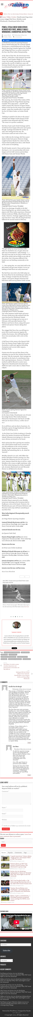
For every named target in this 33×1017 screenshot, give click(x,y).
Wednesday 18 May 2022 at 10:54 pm (21, 689)
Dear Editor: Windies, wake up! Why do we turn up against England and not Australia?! (16, 582)
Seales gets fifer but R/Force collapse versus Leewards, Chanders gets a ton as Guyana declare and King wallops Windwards (21, 674)
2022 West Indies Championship (12, 652)
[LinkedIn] (18, 1013)
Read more (10, 608)
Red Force (4, 659)
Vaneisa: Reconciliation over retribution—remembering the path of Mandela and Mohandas (20, 889)
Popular (10, 853)
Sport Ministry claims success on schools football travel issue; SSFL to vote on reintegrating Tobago (14, 1003)
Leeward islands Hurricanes (9, 657)
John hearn (3, 990)
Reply (29, 742)
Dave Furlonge (25, 652)
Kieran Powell (13, 654)
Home (4, 17)
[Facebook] (14, 1013)
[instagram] (19, 1013)
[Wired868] (16, 5)
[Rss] (13, 1013)
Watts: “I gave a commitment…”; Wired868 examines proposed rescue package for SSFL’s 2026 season (20, 898)
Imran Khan (4, 654)
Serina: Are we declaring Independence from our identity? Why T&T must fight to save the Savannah (20, 873)
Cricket (14, 17)
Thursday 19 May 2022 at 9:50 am (22, 749)
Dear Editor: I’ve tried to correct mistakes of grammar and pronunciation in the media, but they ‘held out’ (11, 666)
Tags (25, 853)
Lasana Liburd (7, 35)
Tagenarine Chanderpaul (15, 659)
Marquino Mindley (22, 657)
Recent (4, 853)
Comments (18, 853)
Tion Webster (27, 659)
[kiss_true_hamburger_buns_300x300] (16, 235)
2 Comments (18, 37)
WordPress (13, 1011)
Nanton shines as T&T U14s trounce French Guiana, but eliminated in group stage (19, 865)
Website (4, 820)
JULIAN (2, 985)
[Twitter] (16, 1013)
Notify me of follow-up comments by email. (17, 826)
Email (4, 814)
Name (4, 807)
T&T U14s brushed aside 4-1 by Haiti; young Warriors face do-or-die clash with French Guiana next (21, 882)
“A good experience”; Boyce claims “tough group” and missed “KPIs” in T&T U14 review (20, 857)
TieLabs (28, 1011)
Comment (5, 791)
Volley (8, 17)
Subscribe (6, 950)
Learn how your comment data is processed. (15, 835)
